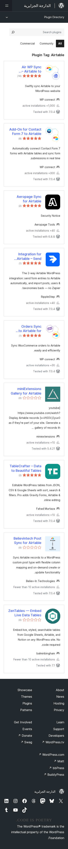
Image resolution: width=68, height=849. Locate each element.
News (60, 696)
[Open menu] (6, 5)
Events (27, 729)
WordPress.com (51, 754)
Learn (60, 722)
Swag (26, 742)
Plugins (27, 703)
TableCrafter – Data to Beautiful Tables (25, 468)
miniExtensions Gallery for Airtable (26, 391)
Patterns (26, 710)
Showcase (25, 690)
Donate (25, 735)
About (60, 690)
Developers (56, 735)
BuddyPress (54, 774)
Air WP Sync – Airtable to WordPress (31, 69)
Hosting (58, 703)
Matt (59, 761)
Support (58, 729)
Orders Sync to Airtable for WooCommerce (28, 328)
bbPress (56, 768)
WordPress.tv (53, 742)
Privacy (59, 710)
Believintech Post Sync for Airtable (27, 540)
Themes (26, 696)
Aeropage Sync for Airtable (29, 199)
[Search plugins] (13, 32)
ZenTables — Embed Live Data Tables (24, 613)
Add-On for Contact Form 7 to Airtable (25, 131)
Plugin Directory (54, 17)
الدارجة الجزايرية (44, 791)
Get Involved (23, 722)
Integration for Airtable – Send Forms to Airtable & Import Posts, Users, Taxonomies (24, 256)
